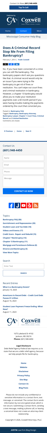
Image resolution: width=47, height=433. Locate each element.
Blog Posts (23, 388)
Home (7, 31)
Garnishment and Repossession (19, 223)
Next (28, 130)
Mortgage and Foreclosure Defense (20, 245)
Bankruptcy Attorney (27, 113)
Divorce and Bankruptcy (15, 249)
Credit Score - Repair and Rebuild (19, 234)
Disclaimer (23, 371)
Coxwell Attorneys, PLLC (31, 420)
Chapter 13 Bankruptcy (15, 241)
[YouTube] (23, 205)
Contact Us (24, 383)
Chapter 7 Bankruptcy (14, 238)
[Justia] (17, 205)
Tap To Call (23, 7)
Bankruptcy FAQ (17, 111)
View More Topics (10, 252)
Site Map (23, 379)
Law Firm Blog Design (23, 430)
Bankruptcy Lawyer (10, 116)
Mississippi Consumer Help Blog (23, 20)
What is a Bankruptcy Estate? (16, 287)
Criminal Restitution (20, 118)
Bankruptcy (13, 113)
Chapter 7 (23, 116)
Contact (23, 31)
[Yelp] (29, 205)
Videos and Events (13, 230)
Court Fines (31, 116)
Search (23, 273)
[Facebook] (11, 205)
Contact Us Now (23, 191)
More (39, 31)
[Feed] (35, 205)
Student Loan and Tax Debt (17, 227)
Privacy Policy (23, 375)
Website (23, 367)
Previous (8, 130)
